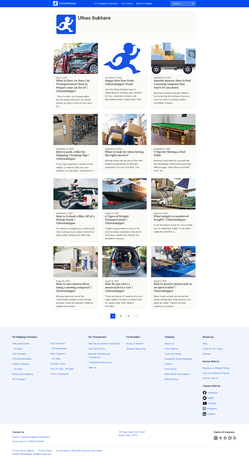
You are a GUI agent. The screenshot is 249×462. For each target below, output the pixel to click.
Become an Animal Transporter (104, 343)
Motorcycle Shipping (22, 374)
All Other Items (57, 363)
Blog (205, 343)
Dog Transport (57, 343)
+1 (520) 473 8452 (35, 441)
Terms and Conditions (23, 450)
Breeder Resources (136, 348)
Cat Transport (19, 353)
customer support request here (35, 437)
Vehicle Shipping (20, 364)
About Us (169, 343)
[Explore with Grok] (230, 438)
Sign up (92, 367)
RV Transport (19, 379)
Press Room (171, 369)
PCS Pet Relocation (22, 359)
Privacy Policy (45, 450)
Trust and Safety (173, 353)
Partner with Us (210, 378)
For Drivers (127, 3)
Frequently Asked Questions (178, 359)
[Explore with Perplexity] (225, 438)
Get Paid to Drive (97, 348)
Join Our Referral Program (216, 373)
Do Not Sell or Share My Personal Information (79, 450)
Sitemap (207, 353)
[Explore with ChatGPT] (216, 438)
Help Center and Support (177, 374)
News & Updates (144, 3)
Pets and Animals (20, 343)
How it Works (171, 348)
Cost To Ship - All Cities (62, 369)
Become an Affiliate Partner (216, 368)
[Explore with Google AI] (220, 438)
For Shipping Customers (106, 3)
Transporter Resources (100, 362)
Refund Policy (171, 379)
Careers (168, 364)
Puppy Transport (135, 343)
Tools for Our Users (213, 348)
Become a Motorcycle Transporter (99, 355)
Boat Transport (57, 353)
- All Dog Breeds (58, 348)
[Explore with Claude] (234, 438)
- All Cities (17, 348)
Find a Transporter (59, 374)
